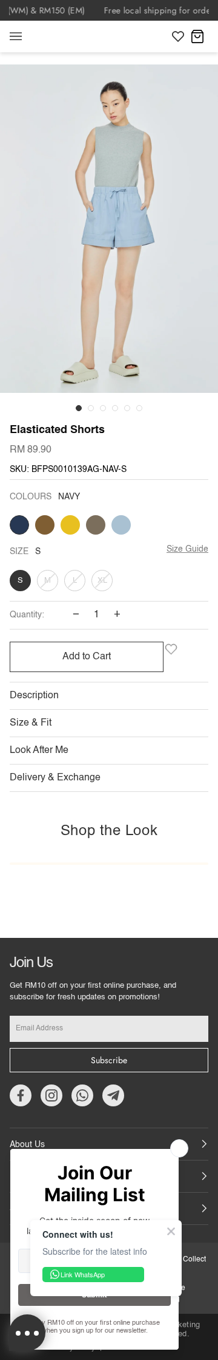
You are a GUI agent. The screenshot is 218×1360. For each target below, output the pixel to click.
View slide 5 (127, 408)
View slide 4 (115, 408)
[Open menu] (28, 36)
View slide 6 (139, 408)
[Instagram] (51, 1095)
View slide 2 (91, 408)
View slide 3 (103, 408)
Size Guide (187, 549)
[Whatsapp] (82, 1095)
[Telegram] (113, 1095)
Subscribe (109, 1060)
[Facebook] (20, 1095)
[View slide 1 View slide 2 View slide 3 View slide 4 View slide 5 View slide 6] (109, 237)
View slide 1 (79, 408)
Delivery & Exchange (55, 778)
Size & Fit (30, 723)
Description (34, 696)
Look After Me (39, 750)
